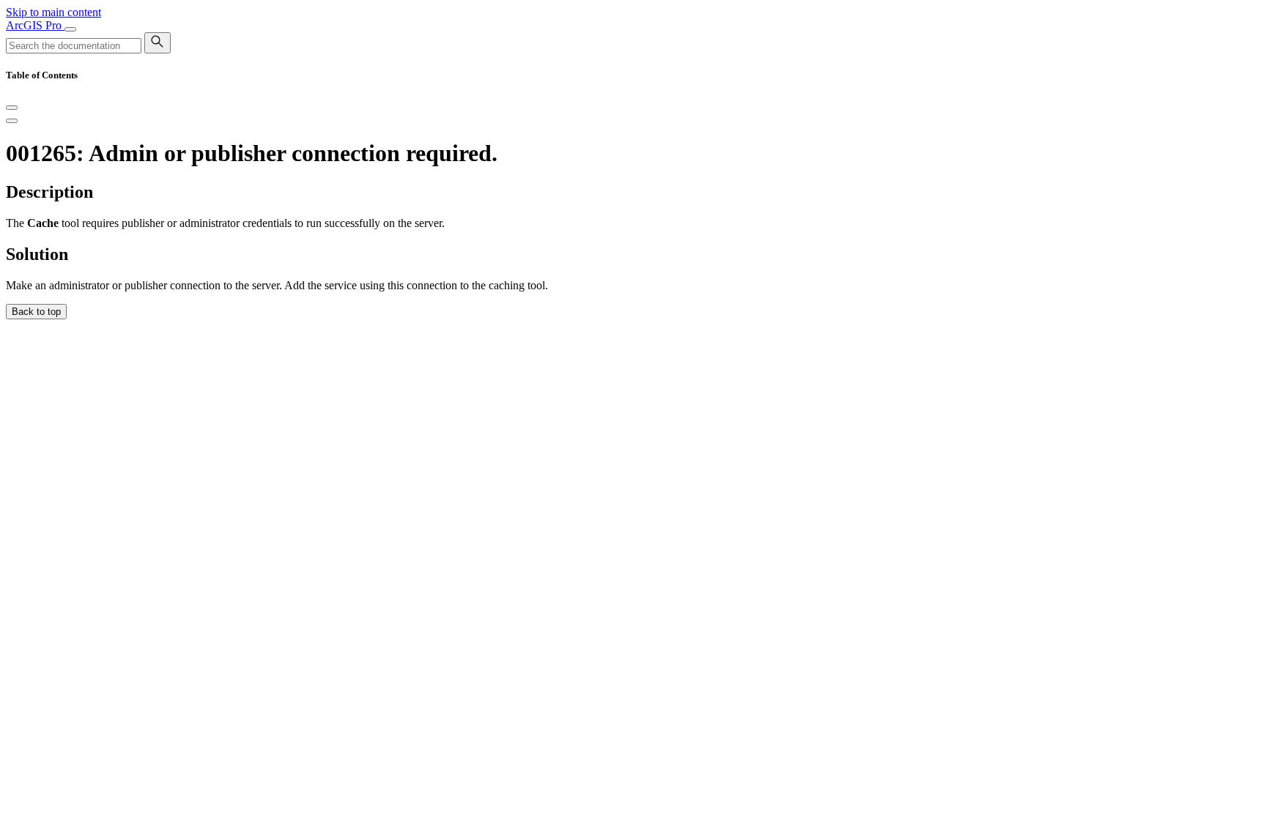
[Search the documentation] (157, 42)
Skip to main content (53, 12)
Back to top (36, 311)
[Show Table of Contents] (12, 121)
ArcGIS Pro (35, 25)
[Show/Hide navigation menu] (70, 29)
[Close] (12, 107)
